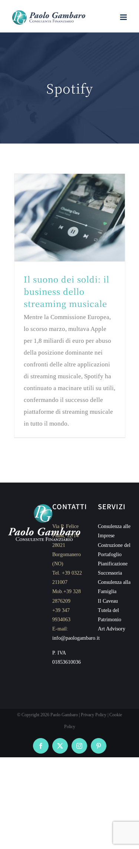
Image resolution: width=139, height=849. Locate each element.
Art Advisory (111, 629)
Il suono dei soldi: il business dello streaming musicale (66, 291)
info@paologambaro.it (76, 638)
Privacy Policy (93, 714)
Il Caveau (108, 601)
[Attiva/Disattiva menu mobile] (124, 17)
